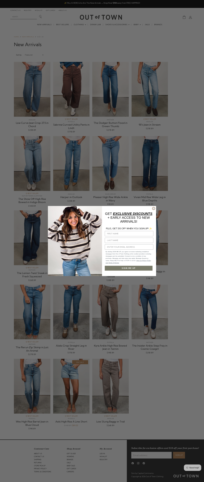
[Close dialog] (153, 208)
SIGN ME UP (129, 268)
